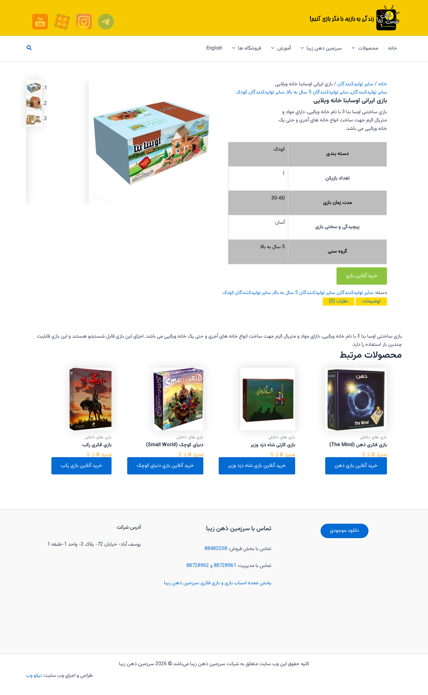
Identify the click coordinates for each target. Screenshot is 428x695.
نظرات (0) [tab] (338, 301)
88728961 (225, 566)
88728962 (197, 566)
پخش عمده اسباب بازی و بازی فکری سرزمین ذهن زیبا (217, 583)
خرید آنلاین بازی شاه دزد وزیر (257, 466)
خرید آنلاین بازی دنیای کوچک (165, 466)
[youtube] (106, 21)
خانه (392, 48)
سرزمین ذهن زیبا (324, 48)
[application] (355, 48)
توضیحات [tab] (371, 301)
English (214, 48)
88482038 (216, 549)
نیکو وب (34, 676)
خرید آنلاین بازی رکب (81, 466)
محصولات (368, 48)
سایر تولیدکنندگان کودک (260, 92)
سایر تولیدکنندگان (355, 84)
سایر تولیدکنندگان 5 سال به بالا (318, 92)
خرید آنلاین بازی (362, 276)
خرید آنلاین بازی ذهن (356, 466)
